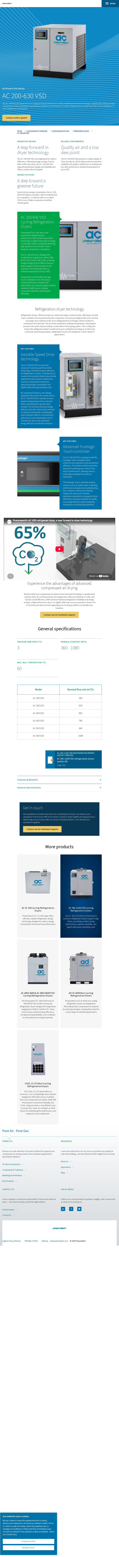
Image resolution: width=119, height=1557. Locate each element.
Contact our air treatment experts (59, 614)
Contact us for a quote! (16, 117)
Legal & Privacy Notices (11, 1241)
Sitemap (45, 1241)
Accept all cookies (29, 1541)
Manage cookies (31, 1241)
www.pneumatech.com (59, 1241)
